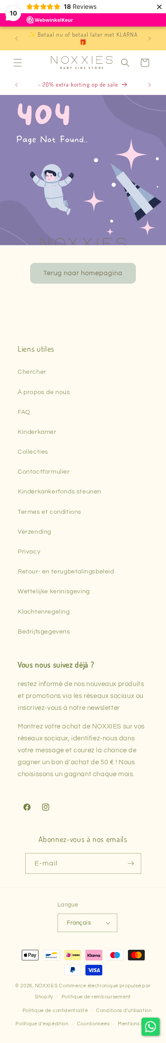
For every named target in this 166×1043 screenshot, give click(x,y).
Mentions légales (138, 1023)
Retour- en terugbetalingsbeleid (66, 572)
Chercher (32, 372)
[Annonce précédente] (16, 38)
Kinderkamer (37, 432)
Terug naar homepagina (83, 272)
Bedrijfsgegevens (44, 632)
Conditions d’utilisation (124, 1010)
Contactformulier (44, 472)
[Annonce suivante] (149, 38)
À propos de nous (44, 392)
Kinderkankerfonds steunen (59, 492)
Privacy (29, 552)
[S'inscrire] (131, 863)
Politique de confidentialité (55, 1010)
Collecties (33, 452)
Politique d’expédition (41, 1023)
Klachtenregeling (44, 612)
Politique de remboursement (96, 996)
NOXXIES (47, 985)
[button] (17, 62)
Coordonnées (93, 1023)
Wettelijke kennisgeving (54, 591)
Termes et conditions (49, 512)
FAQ (24, 412)
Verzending (34, 532)
